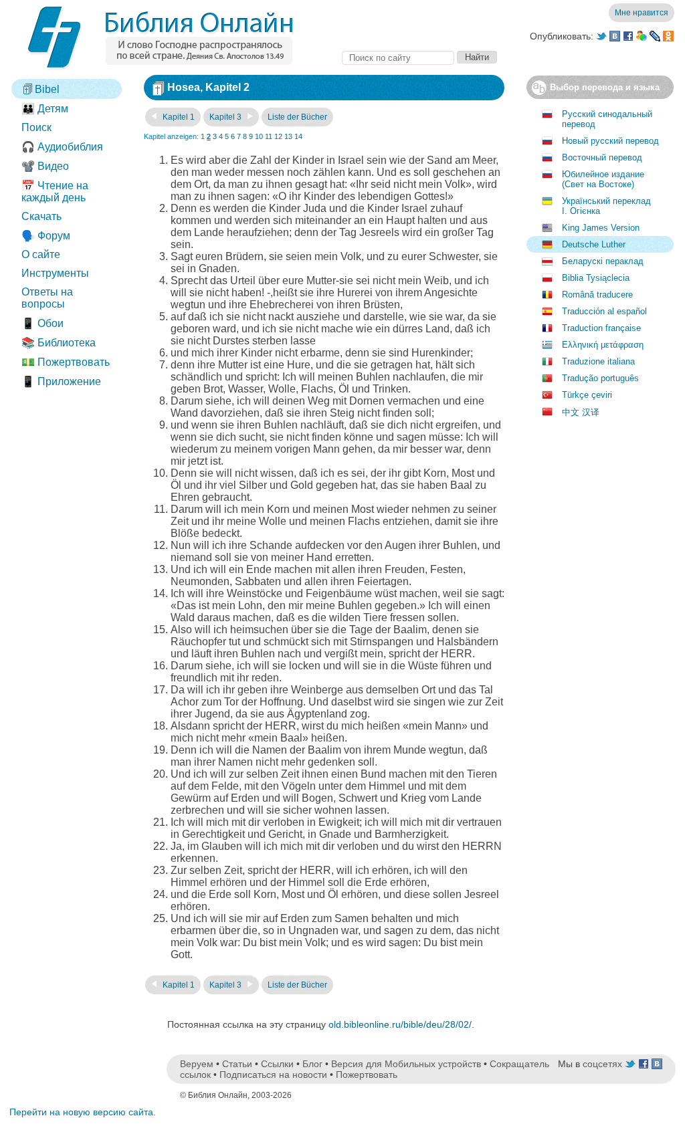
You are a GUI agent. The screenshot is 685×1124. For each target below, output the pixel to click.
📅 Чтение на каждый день (54, 191)
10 (259, 136)
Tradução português (600, 378)
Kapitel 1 (178, 117)
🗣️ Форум (45, 235)
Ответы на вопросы (47, 298)
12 (278, 136)
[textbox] (398, 58)
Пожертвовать (366, 1074)
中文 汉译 (580, 412)
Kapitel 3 (226, 117)
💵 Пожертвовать (65, 362)
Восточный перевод (602, 157)
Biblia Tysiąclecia (595, 278)
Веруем (196, 1063)
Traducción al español (604, 311)
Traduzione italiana (598, 361)
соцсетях (602, 1063)
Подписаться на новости (273, 1074)
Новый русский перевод (610, 141)
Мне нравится (641, 12)
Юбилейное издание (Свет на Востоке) (603, 179)
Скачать (41, 216)
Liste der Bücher (297, 117)
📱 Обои (42, 323)
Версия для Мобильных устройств (406, 1063)
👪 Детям (44, 108)
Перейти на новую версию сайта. (82, 1112)
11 (268, 136)
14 (298, 136)
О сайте (40, 254)
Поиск (36, 127)
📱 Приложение (61, 381)
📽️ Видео (45, 166)
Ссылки (277, 1063)
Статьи (237, 1063)
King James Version (601, 228)
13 (288, 136)
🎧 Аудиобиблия (62, 146)
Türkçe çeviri (587, 395)
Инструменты (55, 273)
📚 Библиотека (58, 342)
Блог (312, 1063)
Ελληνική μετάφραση (603, 345)
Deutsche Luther (593, 244)
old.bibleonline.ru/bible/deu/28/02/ (400, 1024)
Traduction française (601, 328)
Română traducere (597, 295)
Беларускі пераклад (603, 261)
